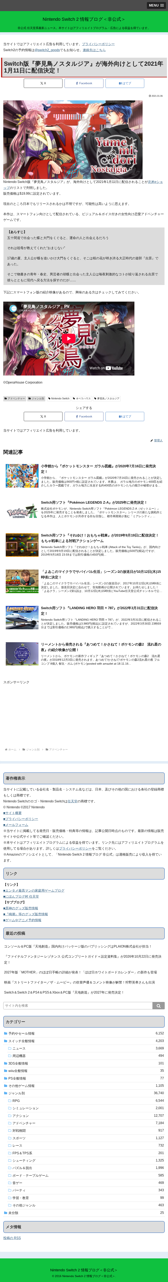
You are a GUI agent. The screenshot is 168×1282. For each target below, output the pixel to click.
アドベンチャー (16, 398)
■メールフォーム (15, 825)
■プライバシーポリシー (20, 819)
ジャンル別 (38, 398)
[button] (158, 1005)
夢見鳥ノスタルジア (108, 398)
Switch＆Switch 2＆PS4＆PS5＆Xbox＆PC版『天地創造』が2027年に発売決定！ (64, 992)
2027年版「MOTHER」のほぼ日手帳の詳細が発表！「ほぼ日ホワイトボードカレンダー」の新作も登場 (80, 972)
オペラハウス (83, 398)
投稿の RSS (12, 1238)
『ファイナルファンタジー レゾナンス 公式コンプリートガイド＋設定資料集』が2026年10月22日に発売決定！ (82, 959)
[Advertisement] (84, 714)
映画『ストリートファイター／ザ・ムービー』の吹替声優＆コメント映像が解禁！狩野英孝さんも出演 (79, 982)
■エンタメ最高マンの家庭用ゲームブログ (33, 890)
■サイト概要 (12, 813)
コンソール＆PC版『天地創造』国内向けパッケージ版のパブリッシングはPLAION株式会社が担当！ (78, 946)
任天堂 (72, 801)
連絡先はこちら (94, 50)
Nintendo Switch (60, 398)
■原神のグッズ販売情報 (20, 908)
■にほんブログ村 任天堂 (21, 896)
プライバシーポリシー (98, 44)
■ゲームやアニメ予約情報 (22, 920)
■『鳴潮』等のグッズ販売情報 (25, 914)
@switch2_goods (47, 50)
